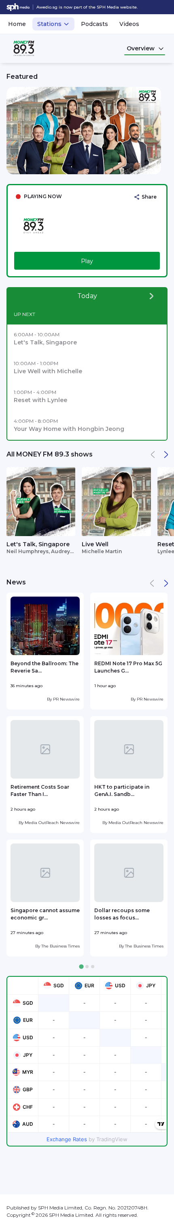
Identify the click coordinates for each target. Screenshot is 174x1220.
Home (17, 24)
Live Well (95, 544)
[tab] (81, 967)
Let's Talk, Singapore (38, 544)
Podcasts (94, 24)
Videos (129, 24)
